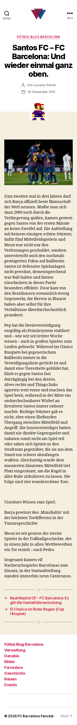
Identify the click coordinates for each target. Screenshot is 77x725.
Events (10, 685)
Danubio (11, 656)
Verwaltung (14, 650)
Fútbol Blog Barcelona (38, 37)
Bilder (9, 661)
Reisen (10, 679)
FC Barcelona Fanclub (36, 716)
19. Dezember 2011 (41, 92)
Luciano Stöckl (45, 85)
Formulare (13, 667)
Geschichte (14, 673)
